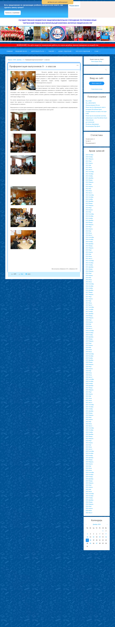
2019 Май (88, 347)
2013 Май (88, 212)
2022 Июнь (89, 423)
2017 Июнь (89, 303)
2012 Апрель (89, 186)
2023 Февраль (89, 438)
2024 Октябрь (89, 474)
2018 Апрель (89, 322)
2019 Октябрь (89, 356)
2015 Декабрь (89, 267)
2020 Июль (89, 375)
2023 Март (89, 440)
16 (106, 537)
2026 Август (89, 512)
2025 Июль (89, 491)
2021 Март (89, 392)
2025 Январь (89, 481)
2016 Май (88, 277)
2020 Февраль (89, 364)
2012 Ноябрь (89, 199)
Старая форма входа (96, 89)
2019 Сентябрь (90, 354)
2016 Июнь (89, 279)
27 (96, 543)
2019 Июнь (89, 349)
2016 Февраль (89, 271)
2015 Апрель (89, 252)
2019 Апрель (89, 345)
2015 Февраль (89, 248)
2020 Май (88, 370)
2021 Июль (89, 400)
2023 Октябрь (89, 453)
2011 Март (89, 161)
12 (93, 537)
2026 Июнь (89, 510)
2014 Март (89, 226)
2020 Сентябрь (90, 379)
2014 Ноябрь (89, 241)
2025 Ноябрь (89, 498)
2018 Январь (89, 315)
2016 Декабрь (89, 290)
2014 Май (88, 231)
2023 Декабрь (89, 457)
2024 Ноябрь (89, 476)
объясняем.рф (89, 120)
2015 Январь (89, 245)
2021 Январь (89, 387)
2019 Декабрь (89, 360)
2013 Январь (89, 203)
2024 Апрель (89, 464)
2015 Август (89, 258)
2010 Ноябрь (89, 157)
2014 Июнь (89, 233)
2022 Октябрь (89, 430)
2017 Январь (89, 292)
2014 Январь (89, 222)
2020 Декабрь (89, 385)
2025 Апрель (89, 487)
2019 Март (89, 343)
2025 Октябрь (89, 495)
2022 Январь (89, 413)
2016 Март (89, 273)
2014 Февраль (89, 224)
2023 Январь (89, 436)
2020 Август (89, 377)
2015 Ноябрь (89, 265)
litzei (22, 274)
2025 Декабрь (89, 500)
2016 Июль (89, 281)
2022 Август (89, 426)
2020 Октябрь (89, 381)
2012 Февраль (89, 182)
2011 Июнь (89, 167)
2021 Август (89, 402)
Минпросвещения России (93, 105)
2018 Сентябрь (90, 330)
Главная (10, 59)
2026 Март (89, 506)
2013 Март (89, 207)
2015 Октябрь (89, 262)
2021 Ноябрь (89, 409)
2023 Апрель (89, 442)
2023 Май (88, 445)
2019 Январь (89, 339)
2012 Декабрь (89, 201)
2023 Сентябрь (90, 451)
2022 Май (88, 421)
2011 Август (89, 169)
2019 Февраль (89, 341)
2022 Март (89, 417)
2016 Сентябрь (90, 284)
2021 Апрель (89, 394)
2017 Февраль (89, 294)
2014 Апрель (89, 229)
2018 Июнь (89, 326)
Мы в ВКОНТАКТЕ (91, 103)
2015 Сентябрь (90, 260)
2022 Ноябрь (89, 432)
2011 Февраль (89, 159)
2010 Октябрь (89, 154)
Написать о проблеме (12, 12)
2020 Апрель (89, 368)
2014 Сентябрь (90, 237)
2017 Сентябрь (90, 307)
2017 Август (89, 305)
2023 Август (89, 449)
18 (90, 540)
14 (99, 537)
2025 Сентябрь (90, 493)
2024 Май (88, 466)
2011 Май (88, 165)
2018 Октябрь (89, 332)
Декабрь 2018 (97, 524)
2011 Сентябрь (90, 171)
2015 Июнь (89, 256)
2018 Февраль (89, 317)
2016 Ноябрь (89, 288)
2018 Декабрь (89, 337)
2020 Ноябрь (89, 383)
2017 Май (88, 301)
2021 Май (88, 396)
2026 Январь (89, 502)
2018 (14, 59)
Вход (100, 61)
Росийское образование (92, 124)
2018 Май (88, 324)
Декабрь (19, 59)
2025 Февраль (89, 483)
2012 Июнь (89, 190)
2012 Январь (89, 180)
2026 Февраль (89, 504)
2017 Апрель (89, 298)
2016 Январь (89, 269)
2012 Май (88, 188)
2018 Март (89, 320)
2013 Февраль (89, 205)
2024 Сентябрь (90, 472)
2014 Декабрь (89, 243)
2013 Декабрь (89, 220)
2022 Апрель (89, 419)
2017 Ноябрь (89, 311)
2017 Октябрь (89, 309)
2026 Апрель (89, 508)
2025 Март (89, 485)
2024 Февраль (89, 462)
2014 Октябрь (89, 239)
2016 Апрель (89, 275)
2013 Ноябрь (89, 218)
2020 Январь (89, 362)
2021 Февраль (89, 390)
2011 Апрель (89, 163)
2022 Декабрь (89, 434)
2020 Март (89, 366)
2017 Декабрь (89, 313)
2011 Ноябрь (89, 176)
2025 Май (88, 489)
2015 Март (89, 250)
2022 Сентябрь (90, 428)
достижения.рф (90, 122)
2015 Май (88, 254)
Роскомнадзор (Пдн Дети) (93, 126)
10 (87, 537)
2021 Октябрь (89, 406)
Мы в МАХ (89, 101)
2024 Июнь (89, 468)
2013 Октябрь (89, 216)
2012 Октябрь (89, 197)
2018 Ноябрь (89, 334)
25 (90, 543)
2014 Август (89, 235)
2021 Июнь (89, 398)
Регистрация (94, 61)
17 (23, 59)
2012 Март (89, 184)
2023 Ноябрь (89, 455)
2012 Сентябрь (90, 195)
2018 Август (89, 328)
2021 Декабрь (89, 411)
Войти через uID (96, 83)
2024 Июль (89, 470)
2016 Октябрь (89, 286)
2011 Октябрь (89, 173)
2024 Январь (89, 459)
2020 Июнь (89, 373)
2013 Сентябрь (90, 214)
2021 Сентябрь (90, 404)
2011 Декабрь (89, 178)
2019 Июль (89, 351)
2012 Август (89, 192)
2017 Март (89, 296)
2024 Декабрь (89, 479)
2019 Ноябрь (89, 358)
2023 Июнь (89, 447)
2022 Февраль (89, 415)
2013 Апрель (89, 209)
